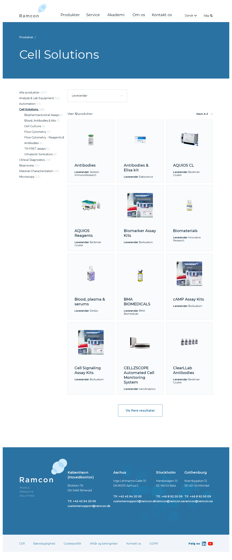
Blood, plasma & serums (90, 301)
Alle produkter (33, 92)
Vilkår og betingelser (104, 543)
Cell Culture (34, 126)
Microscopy (29, 176)
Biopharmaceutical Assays (43, 115)
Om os (139, 15)
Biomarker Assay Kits (140, 233)
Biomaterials (185, 230)
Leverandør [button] (79, 95)
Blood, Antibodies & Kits (42, 120)
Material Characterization (39, 171)
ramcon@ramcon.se (170, 501)
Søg (206, 15)
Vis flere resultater (140, 410)
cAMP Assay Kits (188, 299)
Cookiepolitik (72, 543)
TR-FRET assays (37, 148)
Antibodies (85, 165)
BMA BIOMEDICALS (137, 301)
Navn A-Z (202, 113)
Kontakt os (162, 15)
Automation (30, 103)
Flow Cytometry (37, 131)
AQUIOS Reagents (84, 233)
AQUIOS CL (183, 165)
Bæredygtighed (44, 543)
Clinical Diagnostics (35, 160)
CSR (22, 543)
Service (93, 15)
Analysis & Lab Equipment (39, 98)
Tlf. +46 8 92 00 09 (169, 496)
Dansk (189, 15)
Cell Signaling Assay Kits (88, 370)
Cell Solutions (31, 109)
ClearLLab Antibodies (183, 370)
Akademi (115, 15)
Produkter (70, 15)
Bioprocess (29, 165)
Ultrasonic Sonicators (40, 154)
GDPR (153, 543)
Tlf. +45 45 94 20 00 (82, 501)
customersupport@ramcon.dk (89, 506)
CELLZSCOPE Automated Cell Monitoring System (139, 375)
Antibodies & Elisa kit (136, 167)
